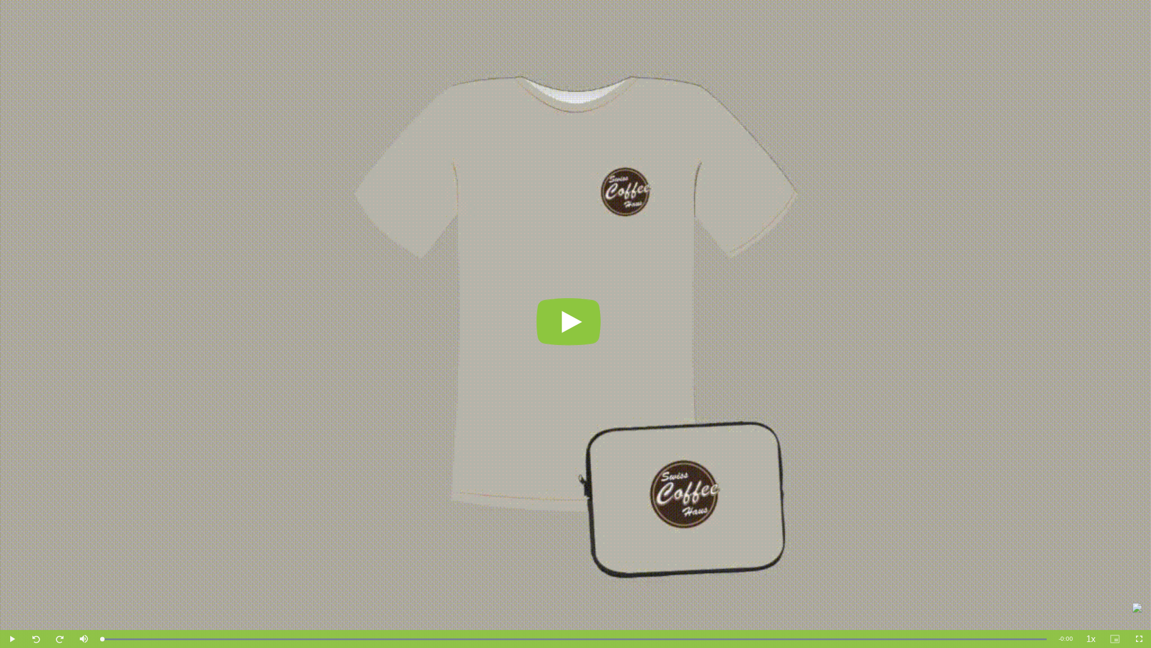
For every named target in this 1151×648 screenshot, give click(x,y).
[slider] (574, 639)
